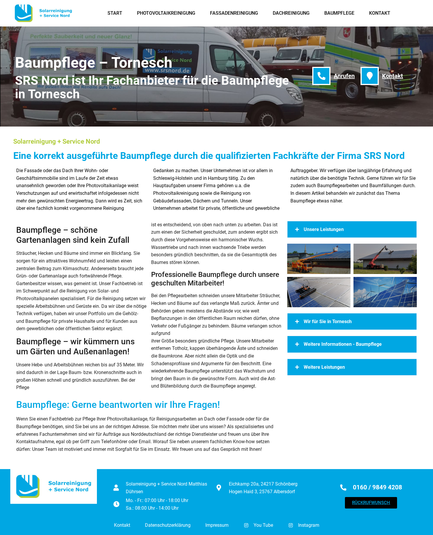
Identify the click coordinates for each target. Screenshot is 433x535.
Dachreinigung (291, 13)
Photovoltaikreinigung (166, 13)
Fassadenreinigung (234, 13)
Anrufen (344, 75)
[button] (352, 229)
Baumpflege (339, 13)
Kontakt (379, 13)
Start (115, 13)
